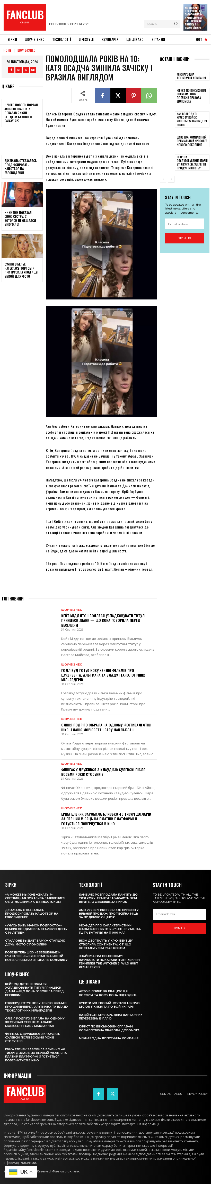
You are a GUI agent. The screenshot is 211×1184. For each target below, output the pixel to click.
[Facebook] (11, 70)
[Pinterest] (133, 95)
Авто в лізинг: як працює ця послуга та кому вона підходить (108, 993)
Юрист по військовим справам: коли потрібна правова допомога (191, 96)
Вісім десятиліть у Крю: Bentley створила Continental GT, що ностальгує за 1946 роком (106, 944)
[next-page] (171, 179)
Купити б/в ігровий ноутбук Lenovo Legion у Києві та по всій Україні (109, 1004)
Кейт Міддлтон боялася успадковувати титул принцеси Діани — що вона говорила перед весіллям (103, 620)
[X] (26, 70)
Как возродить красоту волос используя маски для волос (192, 119)
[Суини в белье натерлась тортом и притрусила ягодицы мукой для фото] (22, 246)
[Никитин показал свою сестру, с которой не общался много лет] (22, 194)
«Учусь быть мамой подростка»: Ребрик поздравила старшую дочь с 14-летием (36, 929)
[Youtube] (33, 70)
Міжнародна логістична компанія (191, 76)
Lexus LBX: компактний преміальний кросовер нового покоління (192, 141)
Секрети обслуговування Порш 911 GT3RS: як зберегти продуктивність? (192, 162)
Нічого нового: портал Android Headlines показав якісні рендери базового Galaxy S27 (21, 113)
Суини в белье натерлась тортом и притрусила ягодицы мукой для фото (21, 270)
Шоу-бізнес (26, 50)
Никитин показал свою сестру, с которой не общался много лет (20, 218)
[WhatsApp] (149, 95)
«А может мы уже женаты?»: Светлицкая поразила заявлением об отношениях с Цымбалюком (35, 898)
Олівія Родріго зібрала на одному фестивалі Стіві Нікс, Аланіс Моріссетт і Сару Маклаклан (106, 727)
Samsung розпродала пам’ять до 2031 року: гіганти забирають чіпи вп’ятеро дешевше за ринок (108, 898)
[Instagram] (18, 70)
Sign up (184, 238)
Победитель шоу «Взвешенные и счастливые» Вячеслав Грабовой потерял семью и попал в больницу (36, 956)
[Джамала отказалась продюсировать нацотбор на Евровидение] (22, 142)
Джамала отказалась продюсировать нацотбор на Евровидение (20, 166)
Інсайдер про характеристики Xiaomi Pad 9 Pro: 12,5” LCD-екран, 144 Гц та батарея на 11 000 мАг (110, 929)
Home (8, 50)
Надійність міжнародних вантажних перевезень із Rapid (111, 1016)
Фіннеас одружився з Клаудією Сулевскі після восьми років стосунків (103, 772)
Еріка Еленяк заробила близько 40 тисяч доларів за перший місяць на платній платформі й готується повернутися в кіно (106, 818)
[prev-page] (163, 179)
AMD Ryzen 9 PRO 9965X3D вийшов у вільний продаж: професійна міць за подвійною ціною (109, 913)
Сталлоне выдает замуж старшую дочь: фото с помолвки (35, 942)
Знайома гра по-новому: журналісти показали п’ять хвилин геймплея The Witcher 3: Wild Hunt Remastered (109, 961)
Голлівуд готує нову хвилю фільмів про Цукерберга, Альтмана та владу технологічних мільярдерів (103, 675)
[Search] (175, 24)
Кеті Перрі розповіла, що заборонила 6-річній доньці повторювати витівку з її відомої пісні (193, 18)
